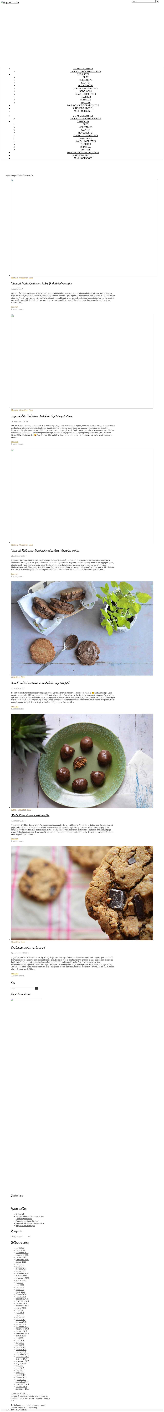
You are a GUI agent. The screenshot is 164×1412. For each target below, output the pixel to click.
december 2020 (22, 1273)
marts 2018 (20, 1347)
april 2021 (20, 1266)
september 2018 (22, 1333)
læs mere (14, 307)
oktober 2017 (21, 1359)
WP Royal (22, 1410)
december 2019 (22, 1299)
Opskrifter (83, 74)
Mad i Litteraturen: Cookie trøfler (30, 815)
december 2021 (22, 1253)
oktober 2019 (21, 1303)
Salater (85, 82)
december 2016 (22, 1382)
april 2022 (20, 1248)
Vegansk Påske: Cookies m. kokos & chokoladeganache (41, 283)
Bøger (13, 810)
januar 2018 (21, 1352)
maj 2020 (20, 1287)
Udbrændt (20, 1214)
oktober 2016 (21, 1386)
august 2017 (21, 1363)
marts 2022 (20, 1250)
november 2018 (22, 1329)
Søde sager (86, 91)
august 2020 (21, 1280)
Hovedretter (85, 85)
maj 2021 (20, 1264)
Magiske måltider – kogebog (83, 105)
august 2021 (21, 1262)
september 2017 (22, 1361)
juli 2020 (19, 1283)
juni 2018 (20, 1340)
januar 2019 (21, 1324)
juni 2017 (20, 1368)
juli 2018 (19, 1338)
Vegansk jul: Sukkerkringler (27, 1221)
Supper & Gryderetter (85, 88)
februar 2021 (21, 1269)
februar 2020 (21, 1294)
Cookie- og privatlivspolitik (85, 71)
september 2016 (22, 1389)
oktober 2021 (21, 1257)
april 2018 (20, 1345)
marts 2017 (20, 1375)
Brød (86, 77)
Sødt (31, 278)
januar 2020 (21, 1296)
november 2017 (22, 1356)
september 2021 (22, 1259)
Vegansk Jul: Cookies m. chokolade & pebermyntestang (41, 416)
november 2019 (22, 1301)
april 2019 (20, 1317)
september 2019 (22, 1306)
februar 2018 (21, 1350)
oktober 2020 (21, 1276)
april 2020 (20, 1289)
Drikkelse (85, 99)
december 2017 (22, 1354)
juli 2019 (19, 1310)
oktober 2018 (21, 1331)
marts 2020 (20, 1292)
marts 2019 (20, 1319)
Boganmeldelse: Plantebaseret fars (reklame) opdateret (30, 1217)
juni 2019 (20, 1313)
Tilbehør (86, 96)
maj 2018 (20, 1343)
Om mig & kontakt (83, 68)
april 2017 (20, 1373)
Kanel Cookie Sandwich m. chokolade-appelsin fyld (40, 683)
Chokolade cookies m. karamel (28, 947)
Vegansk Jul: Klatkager (25, 1225)
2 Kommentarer (17, 976)
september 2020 (22, 1278)
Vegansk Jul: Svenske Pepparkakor (30, 1223)
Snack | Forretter (85, 94)
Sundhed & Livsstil (83, 108)
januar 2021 (21, 1271)
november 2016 (22, 1384)
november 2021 (22, 1255)
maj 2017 (20, 1370)
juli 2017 (19, 1366)
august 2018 (21, 1336)
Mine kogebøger (83, 111)
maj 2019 (20, 1315)
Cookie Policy (31, 1407)
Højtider (85, 102)
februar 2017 (21, 1377)
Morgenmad (86, 79)
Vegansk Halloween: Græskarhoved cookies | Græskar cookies (45, 550)
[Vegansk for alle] (10, 2)
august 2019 (21, 1308)
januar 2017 (21, 1380)
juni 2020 (20, 1285)
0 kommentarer (17, 309)
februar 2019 (21, 1322)
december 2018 (22, 1326)
